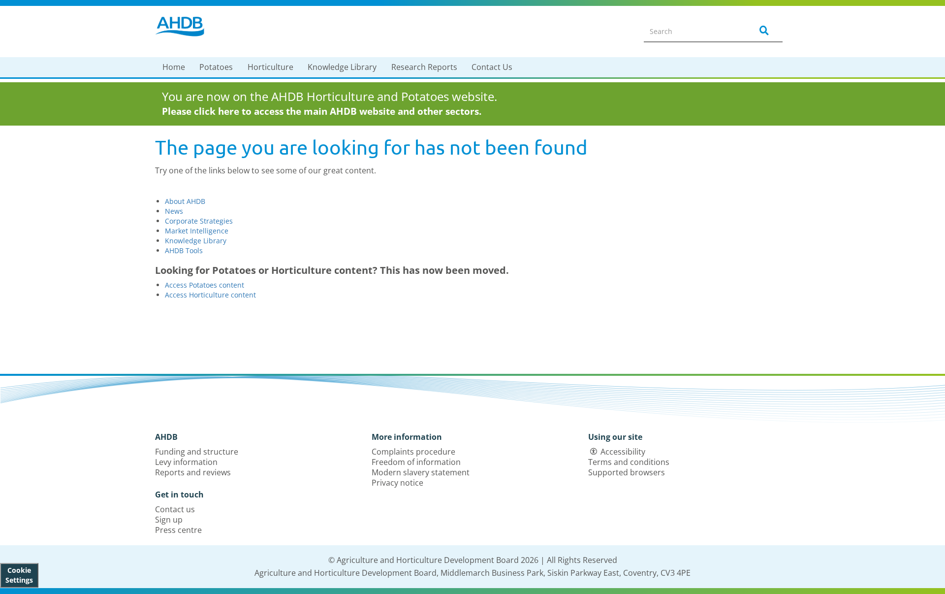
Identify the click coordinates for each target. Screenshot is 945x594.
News (174, 211)
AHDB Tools (184, 250)
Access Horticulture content (210, 294)
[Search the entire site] (762, 31)
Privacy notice (397, 482)
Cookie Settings (19, 575)
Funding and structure (196, 451)
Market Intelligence (196, 230)
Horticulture (270, 67)
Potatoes (216, 67)
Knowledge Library (342, 67)
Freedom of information (416, 462)
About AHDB (185, 201)
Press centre (178, 530)
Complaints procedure (413, 451)
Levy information (186, 462)
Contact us (175, 509)
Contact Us (492, 67)
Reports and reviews (193, 472)
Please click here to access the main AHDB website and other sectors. (321, 111)
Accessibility (622, 451)
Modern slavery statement (421, 472)
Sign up (169, 519)
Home (173, 67)
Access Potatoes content (204, 285)
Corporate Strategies (199, 221)
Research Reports (424, 67)
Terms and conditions (628, 462)
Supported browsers (626, 472)
